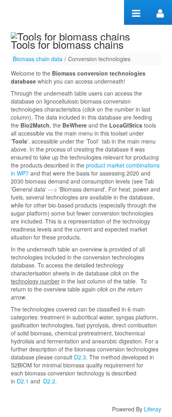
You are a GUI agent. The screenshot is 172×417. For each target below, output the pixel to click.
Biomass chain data (37, 59)
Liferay (152, 409)
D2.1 (23, 381)
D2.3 (80, 357)
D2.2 (49, 381)
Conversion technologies (99, 59)
